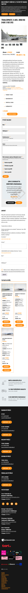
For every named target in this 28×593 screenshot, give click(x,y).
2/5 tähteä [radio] (4, 239)
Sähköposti (4, 263)
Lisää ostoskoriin (12, 114)
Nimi (2, 256)
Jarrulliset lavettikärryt (10, 87)
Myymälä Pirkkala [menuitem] (4, 580)
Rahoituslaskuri (11, 202)
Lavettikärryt (18, 87)
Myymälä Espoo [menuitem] (4, 579)
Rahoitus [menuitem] (3, 584)
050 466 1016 (6, 462)
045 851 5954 (6, 479)
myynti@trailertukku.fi (6, 418)
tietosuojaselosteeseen (6, 252)
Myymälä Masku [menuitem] (4, 578)
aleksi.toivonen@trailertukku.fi (7, 430)
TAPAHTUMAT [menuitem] (3, 576)
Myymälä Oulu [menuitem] (3, 581)
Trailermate (5, 90)
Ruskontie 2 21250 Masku (6, 495)
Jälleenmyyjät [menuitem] (4, 583)
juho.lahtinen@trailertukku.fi (7, 480)
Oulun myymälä (8, 172)
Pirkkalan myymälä (9, 165)
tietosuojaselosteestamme (17, 11)
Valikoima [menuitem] (3, 572)
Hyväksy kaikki (5, 14)
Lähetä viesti (5, 422)
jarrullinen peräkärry (19, 88)
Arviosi (3, 242)
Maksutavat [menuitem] (3, 585)
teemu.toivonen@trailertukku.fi (8, 447)
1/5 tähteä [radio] (2, 239)
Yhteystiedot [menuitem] (3, 577)
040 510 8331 (6, 416)
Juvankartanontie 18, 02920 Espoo (9, 511)
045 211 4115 (5, 428)
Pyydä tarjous (7, 325)
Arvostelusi (3, 237)
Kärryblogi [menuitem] (3, 586)
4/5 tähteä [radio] (8, 239)
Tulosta (18, 202)
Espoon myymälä (8, 169)
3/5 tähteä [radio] (6, 239)
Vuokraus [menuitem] (3, 573)
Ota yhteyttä (14, 196)
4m (14, 88)
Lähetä (5, 176)
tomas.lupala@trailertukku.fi (7, 464)
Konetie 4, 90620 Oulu (6, 529)
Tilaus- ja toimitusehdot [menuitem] (5, 587)
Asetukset (18, 14)
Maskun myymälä (8, 162)
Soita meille (6, 321)
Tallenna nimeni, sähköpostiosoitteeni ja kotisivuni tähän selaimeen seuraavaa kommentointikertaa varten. (13, 270)
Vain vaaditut (12, 14)
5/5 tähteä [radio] (10, 239)
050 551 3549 (6, 445)
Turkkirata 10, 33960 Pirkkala (7, 520)
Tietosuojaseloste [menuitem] (4, 588)
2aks (12, 88)
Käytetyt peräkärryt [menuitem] (5, 574)
